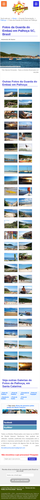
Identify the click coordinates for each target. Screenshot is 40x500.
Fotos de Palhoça (4, 393)
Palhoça (3, 20)
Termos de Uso (30, 488)
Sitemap (19, 489)
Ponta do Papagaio (33, 393)
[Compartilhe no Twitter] (20, 427)
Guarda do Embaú (5, 397)
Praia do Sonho (14, 397)
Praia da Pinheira (14, 393)
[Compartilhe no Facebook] (20, 422)
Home (14, 18)
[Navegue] (4, 4)
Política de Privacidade (8, 489)
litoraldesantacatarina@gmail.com (13, 448)
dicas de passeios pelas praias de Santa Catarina (20, 406)
